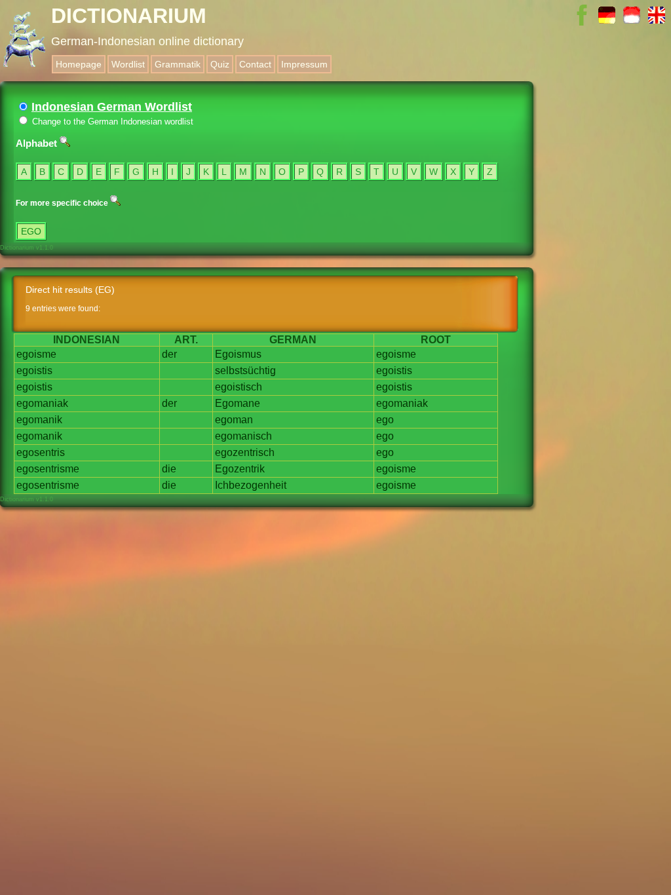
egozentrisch (245, 452)
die (169, 468)
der (169, 354)
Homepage (79, 64)
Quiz (219, 64)
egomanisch (243, 436)
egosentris (40, 452)
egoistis (34, 370)
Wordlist (128, 64)
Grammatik (178, 64)
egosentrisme (47, 468)
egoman (234, 419)
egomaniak (42, 403)
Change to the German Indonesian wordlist (111, 121)
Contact (255, 64)
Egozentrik (240, 468)
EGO (31, 231)
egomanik (39, 419)
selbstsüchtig (245, 370)
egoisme (36, 354)
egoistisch (238, 386)
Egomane (237, 403)
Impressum (304, 64)
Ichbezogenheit (250, 485)
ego (385, 419)
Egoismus (238, 354)
